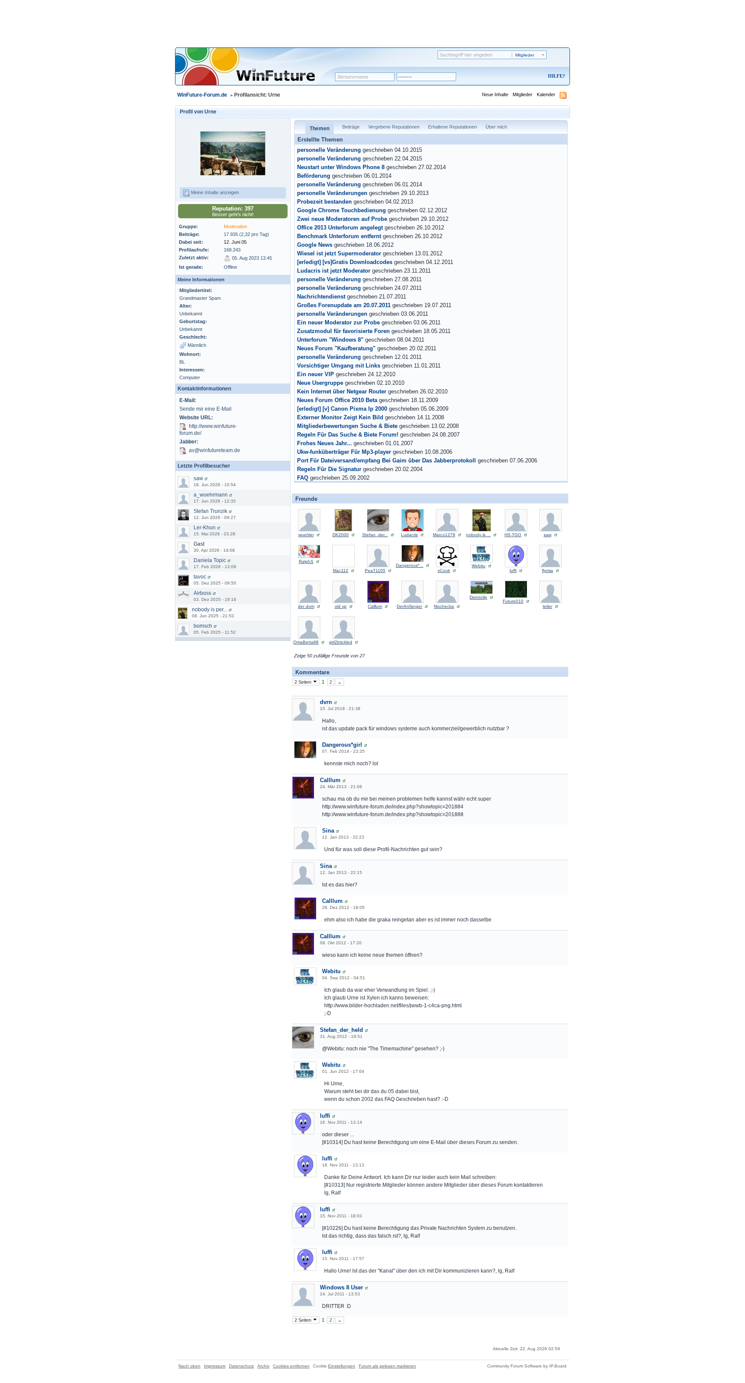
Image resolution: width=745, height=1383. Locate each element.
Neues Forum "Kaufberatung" (336, 349)
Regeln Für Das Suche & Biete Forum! (347, 435)
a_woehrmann (211, 495)
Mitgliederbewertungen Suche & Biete (347, 426)
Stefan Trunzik (210, 511)
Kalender (546, 94)
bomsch (203, 626)
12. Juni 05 (235, 242)
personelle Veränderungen (332, 193)
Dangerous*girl (342, 745)
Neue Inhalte (495, 94)
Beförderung (313, 176)
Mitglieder (522, 94)
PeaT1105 (375, 570)
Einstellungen (341, 1366)
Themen (319, 129)
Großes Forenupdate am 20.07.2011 (344, 305)
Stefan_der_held (341, 1030)
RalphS (306, 561)
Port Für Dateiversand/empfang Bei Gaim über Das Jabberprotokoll (386, 461)
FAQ (302, 478)
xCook (444, 570)
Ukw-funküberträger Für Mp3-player (344, 452)
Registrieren (520, 77)
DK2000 (340, 534)
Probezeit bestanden (324, 202)
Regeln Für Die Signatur (329, 469)
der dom (306, 606)
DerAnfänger (409, 606)
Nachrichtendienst (321, 297)
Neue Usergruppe (320, 383)
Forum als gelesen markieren (387, 1366)
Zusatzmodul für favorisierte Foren (343, 331)
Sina (328, 830)
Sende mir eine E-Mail (205, 409)
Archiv (263, 1366)
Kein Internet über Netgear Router (341, 392)
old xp (341, 606)
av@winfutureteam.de (214, 450)
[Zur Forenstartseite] (258, 72)
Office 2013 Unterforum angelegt (340, 228)
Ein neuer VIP (315, 374)
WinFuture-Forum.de (202, 95)
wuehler (306, 534)
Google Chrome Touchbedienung (341, 210)
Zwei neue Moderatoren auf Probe (342, 219)
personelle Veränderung (329, 150)
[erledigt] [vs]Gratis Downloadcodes (344, 262)
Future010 (513, 601)
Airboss (202, 593)
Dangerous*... (409, 565)
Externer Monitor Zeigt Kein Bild (340, 418)
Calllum (375, 606)
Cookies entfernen (291, 1366)
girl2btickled (340, 642)
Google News (314, 245)
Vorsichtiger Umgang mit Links (338, 366)
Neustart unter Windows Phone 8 (341, 167)
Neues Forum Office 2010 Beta (337, 400)
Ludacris (409, 534)
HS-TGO (512, 534)
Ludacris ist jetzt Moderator (333, 271)
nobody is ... (478, 534)
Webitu (478, 565)
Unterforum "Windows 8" (330, 340)
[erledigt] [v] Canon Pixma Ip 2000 (342, 409)
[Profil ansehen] (206, 478)
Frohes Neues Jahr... (324, 443)
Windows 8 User (341, 1287)
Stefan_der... (375, 534)
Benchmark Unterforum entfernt (339, 236)
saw (198, 478)
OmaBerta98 (306, 642)
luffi (513, 570)
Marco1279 (444, 534)
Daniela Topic (210, 560)
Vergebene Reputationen (393, 126)
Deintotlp (478, 597)
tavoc (200, 577)
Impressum (214, 1366)
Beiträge (351, 126)
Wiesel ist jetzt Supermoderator (339, 254)
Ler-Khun (205, 528)
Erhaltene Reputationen (452, 126)
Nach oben (189, 1366)
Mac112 (340, 570)
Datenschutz (241, 1366)
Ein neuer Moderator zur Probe (338, 323)
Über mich (496, 126)
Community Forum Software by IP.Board (527, 1366)
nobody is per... (209, 610)
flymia (547, 570)
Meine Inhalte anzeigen (214, 192)
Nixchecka (444, 606)
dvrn (326, 702)
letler (547, 606)
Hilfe (555, 76)
